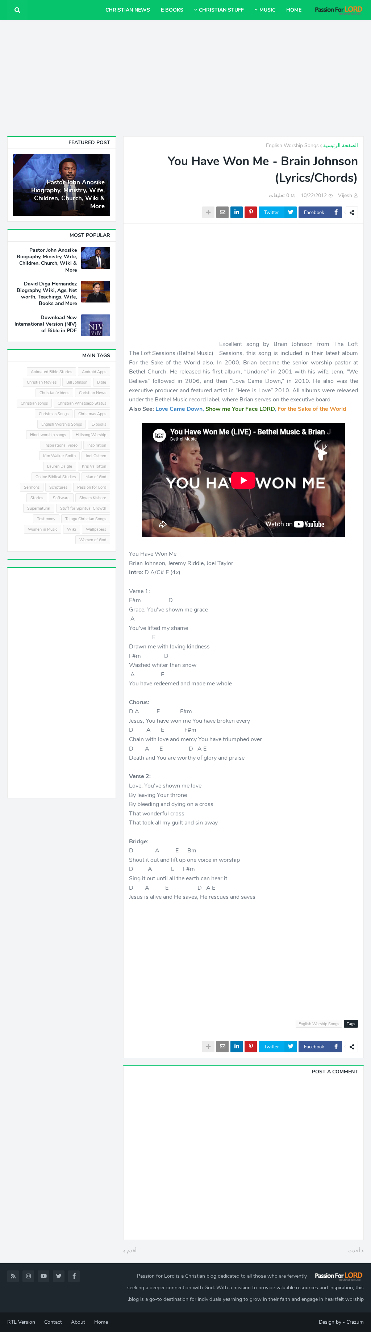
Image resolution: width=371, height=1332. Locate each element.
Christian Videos (54, 393)
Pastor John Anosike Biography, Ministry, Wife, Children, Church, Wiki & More (68, 194)
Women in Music (42, 529)
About (78, 1322)
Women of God (92, 540)
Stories (36, 498)
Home (101, 1322)
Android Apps (94, 372)
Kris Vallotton (94, 466)
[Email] (222, 212)
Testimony (46, 519)
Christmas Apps (92, 414)
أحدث (354, 1250)
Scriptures (58, 487)
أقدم (132, 1250)
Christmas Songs (53, 414)
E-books (99, 424)
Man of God (96, 477)
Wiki (71, 529)
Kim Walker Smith (59, 456)
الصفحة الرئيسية (340, 145)
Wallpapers (96, 529)
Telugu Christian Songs (85, 519)
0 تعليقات (279, 195)
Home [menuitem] (293, 10)
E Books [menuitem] (172, 10)
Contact (53, 1322)
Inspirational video (61, 445)
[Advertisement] (185, 78)
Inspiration (96, 445)
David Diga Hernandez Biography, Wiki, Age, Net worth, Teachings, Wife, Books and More (47, 294)
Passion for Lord (91, 487)
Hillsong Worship (91, 435)
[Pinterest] (251, 212)
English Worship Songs (292, 145)
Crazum (355, 1322)
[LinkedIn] (236, 212)
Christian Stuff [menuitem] (221, 10)
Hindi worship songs (48, 435)
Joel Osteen (96, 456)
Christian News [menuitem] (127, 10)
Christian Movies (42, 382)
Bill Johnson (76, 382)
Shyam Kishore (92, 498)
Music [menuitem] (267, 10)
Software (61, 498)
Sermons (31, 487)
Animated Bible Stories (51, 372)
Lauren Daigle (59, 466)
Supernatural (38, 508)
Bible (101, 382)
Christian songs (34, 403)
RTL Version (21, 1322)
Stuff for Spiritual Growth (83, 508)
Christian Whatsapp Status (82, 403)
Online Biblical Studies (56, 477)
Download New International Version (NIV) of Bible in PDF (45, 324)
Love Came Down (179, 409)
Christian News (92, 393)
